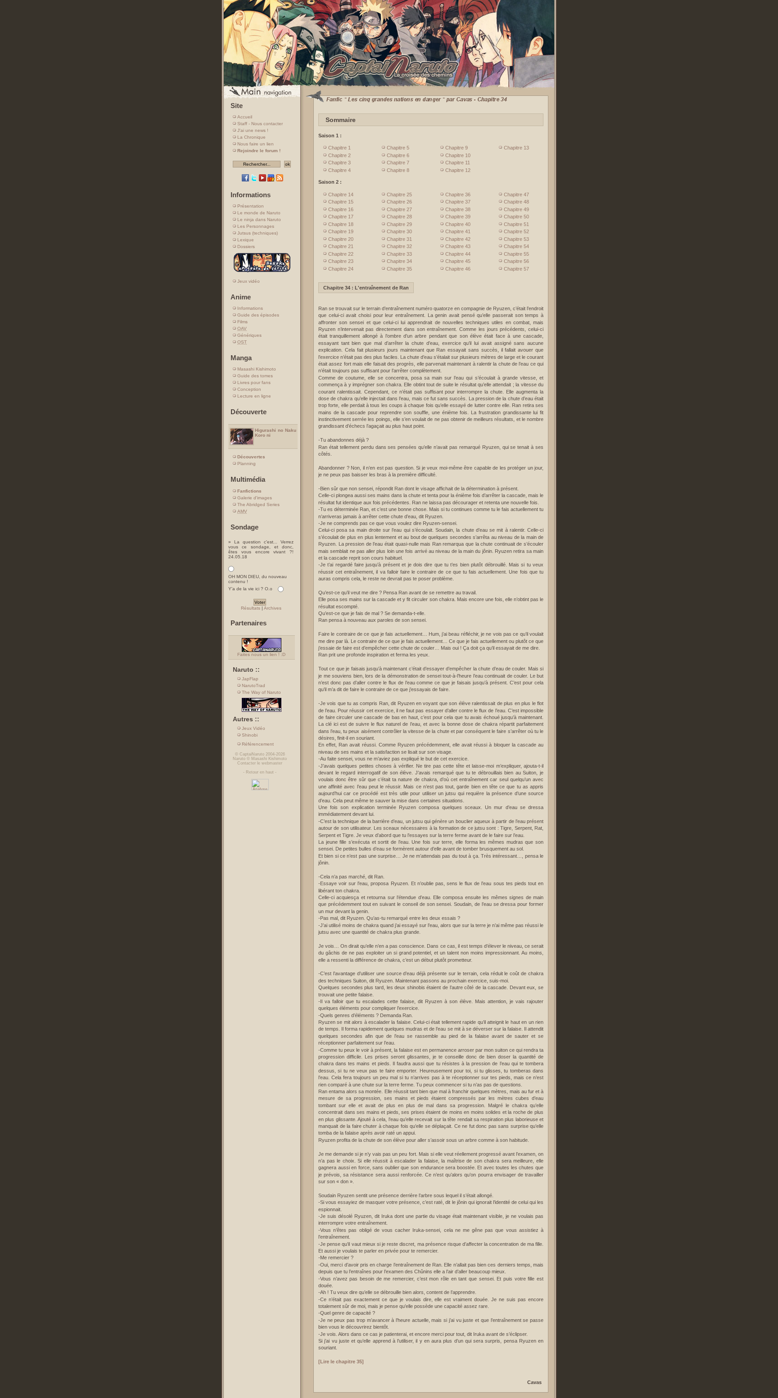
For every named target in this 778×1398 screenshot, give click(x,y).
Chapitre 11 (457, 162)
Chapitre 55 (516, 254)
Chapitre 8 (398, 170)
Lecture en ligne (254, 396)
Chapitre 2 (339, 155)
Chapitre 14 (340, 194)
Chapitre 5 (398, 147)
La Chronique (251, 137)
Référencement (258, 744)
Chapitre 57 (516, 268)
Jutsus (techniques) (257, 233)
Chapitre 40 (457, 224)
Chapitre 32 (399, 246)
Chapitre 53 (516, 239)
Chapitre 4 (339, 170)
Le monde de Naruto (258, 212)
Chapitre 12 (457, 170)
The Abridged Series (258, 504)
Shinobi (250, 735)
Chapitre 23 (340, 261)
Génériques (249, 335)
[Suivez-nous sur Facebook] (245, 179)
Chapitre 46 (457, 268)
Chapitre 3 (339, 162)
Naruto (239, 758)
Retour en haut (260, 772)
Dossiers (246, 246)
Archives (272, 608)
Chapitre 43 (457, 246)
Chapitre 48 (516, 201)
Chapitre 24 (340, 268)
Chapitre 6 (398, 155)
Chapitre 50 (516, 216)
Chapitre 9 (456, 147)
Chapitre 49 (516, 209)
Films (242, 321)
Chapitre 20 (340, 239)
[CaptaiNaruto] (389, 86)
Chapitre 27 (399, 209)
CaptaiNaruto (252, 754)
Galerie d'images (254, 497)
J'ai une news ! (252, 130)
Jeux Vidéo (253, 728)
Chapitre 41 (457, 231)
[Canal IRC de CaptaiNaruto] (271, 179)
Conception (249, 389)
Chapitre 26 (399, 201)
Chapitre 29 (399, 224)
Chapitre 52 (516, 231)
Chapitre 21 (340, 246)
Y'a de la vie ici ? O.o (250, 588)
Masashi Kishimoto (256, 368)
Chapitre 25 (399, 194)
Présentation (250, 206)
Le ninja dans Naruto (259, 219)
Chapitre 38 (457, 209)
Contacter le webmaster (259, 763)
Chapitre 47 (516, 194)
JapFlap (250, 678)
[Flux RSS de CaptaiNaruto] (279, 179)
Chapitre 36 (457, 194)
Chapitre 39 (457, 216)
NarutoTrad (253, 685)
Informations (250, 308)
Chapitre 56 (516, 261)
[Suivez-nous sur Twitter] (254, 179)
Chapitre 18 (340, 224)
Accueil (244, 116)
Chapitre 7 (398, 162)
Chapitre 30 (399, 231)
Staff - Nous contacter (260, 123)
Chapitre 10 (457, 155)
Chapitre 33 (399, 254)
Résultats (250, 608)
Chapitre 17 (340, 216)
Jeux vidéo (248, 281)
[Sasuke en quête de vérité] (262, 271)
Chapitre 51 (516, 224)
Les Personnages (255, 226)
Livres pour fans (254, 382)
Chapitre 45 (457, 261)
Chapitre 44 (457, 254)
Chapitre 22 (340, 254)
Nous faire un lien (255, 143)
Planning (246, 463)
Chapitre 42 (457, 239)
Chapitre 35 (399, 268)
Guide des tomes (255, 375)
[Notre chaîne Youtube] (262, 179)
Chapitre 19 (340, 231)
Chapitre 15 (340, 201)
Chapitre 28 (399, 216)
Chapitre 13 (516, 147)
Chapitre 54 (516, 246)
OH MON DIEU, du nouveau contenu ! (257, 579)
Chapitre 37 (457, 201)
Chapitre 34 (399, 261)
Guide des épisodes (258, 314)
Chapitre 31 (399, 239)
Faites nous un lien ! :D (261, 654)
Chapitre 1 (339, 147)
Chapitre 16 (340, 209)
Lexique (245, 239)
